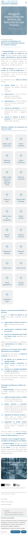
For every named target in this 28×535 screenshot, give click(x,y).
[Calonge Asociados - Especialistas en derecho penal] (10, 2)
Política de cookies (6, 504)
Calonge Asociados (11, 28)
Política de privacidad (7, 501)
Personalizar (3, 531)
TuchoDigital (12, 493)
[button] (26, 2)
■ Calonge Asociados (7, 39)
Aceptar (24, 531)
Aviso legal (4, 499)
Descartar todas (15, 531)
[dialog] (14, 525)
